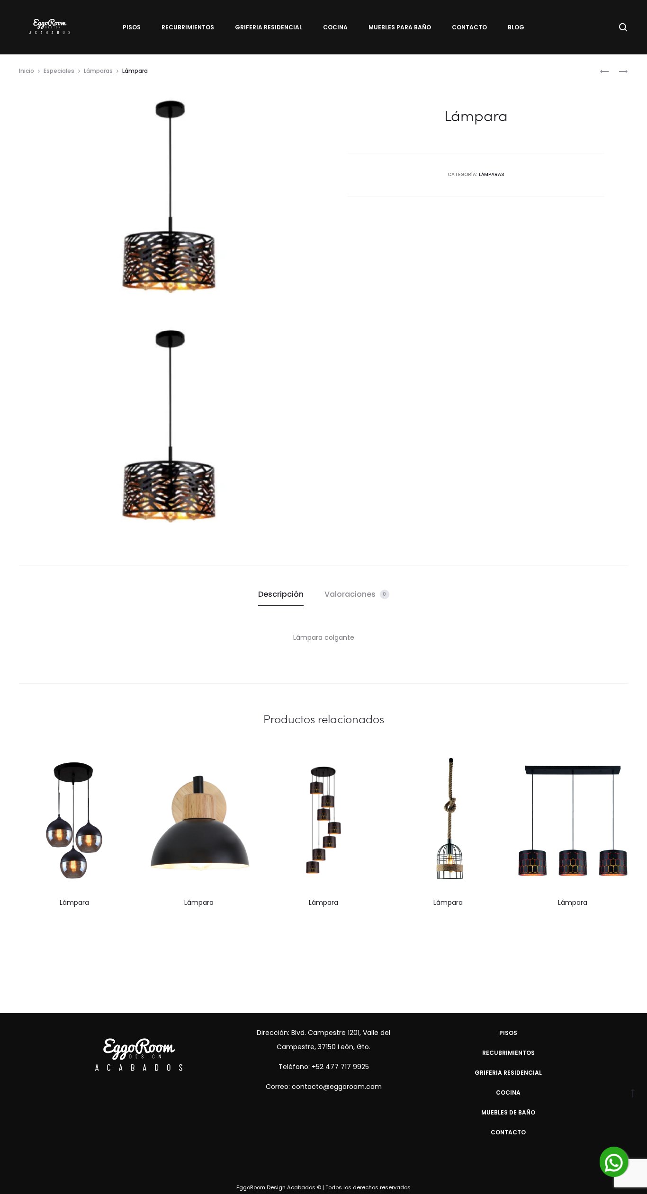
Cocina (335, 27)
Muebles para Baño (399, 27)
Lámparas (98, 71)
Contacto (469, 27)
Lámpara (74, 902)
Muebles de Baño (508, 1112)
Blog (516, 27)
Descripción (281, 594)
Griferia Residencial (268, 27)
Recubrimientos (188, 27)
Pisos (132, 27)
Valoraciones (355, 594)
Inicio (26, 71)
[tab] (280, 594)
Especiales (59, 71)
